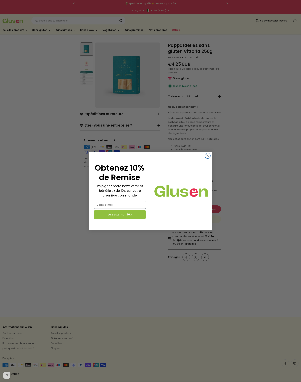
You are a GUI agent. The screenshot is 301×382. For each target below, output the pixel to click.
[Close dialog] (207, 156)
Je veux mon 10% (120, 214)
